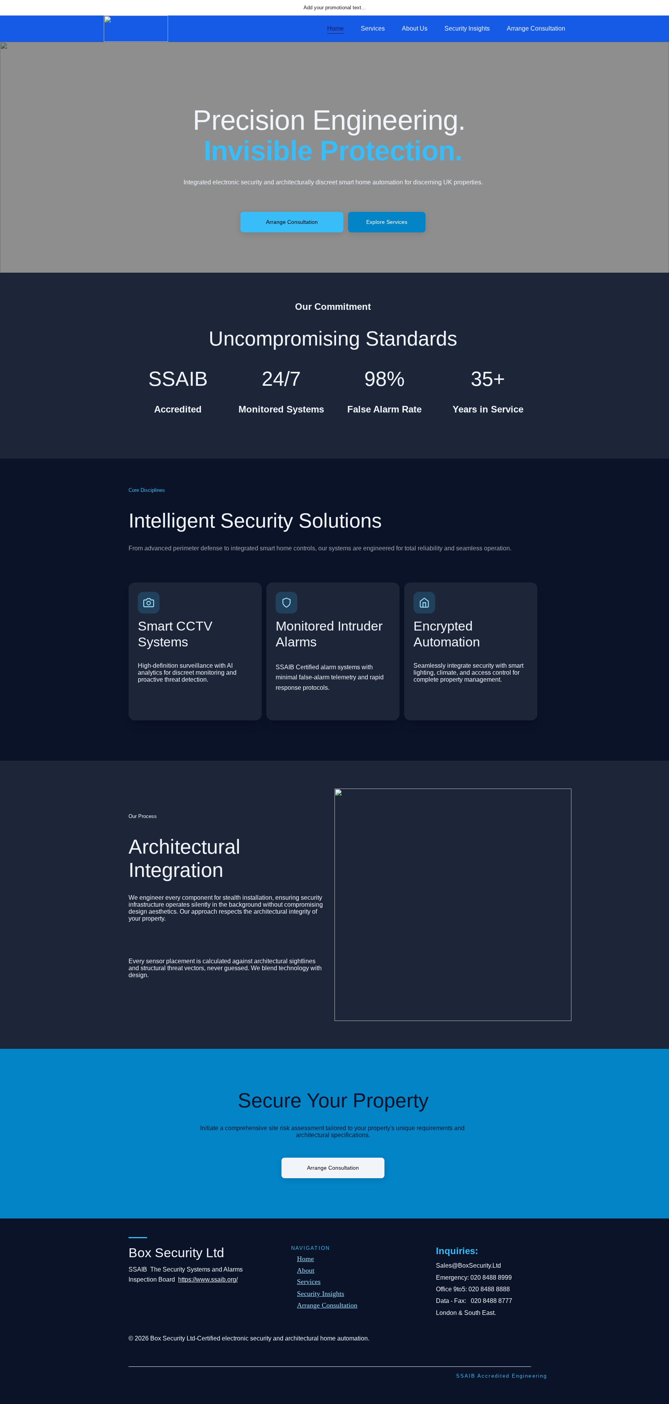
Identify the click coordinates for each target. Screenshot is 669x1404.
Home (335, 28)
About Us (414, 28)
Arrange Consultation (536, 28)
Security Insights (467, 28)
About (305, 1270)
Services (373, 28)
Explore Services (386, 222)
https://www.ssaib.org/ (208, 1279)
